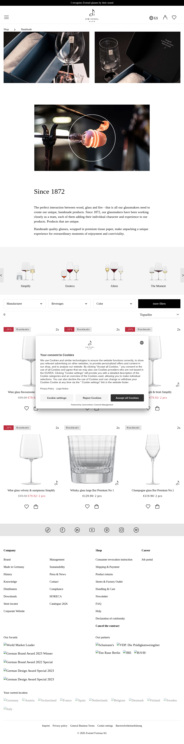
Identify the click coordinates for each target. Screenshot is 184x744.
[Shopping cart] (180, 18)
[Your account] (165, 18)
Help (98, 611)
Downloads (10, 596)
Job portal (147, 559)
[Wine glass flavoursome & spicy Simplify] (31, 361)
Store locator (11, 603)
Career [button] (146, 550)
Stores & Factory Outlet (109, 581)
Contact (54, 581)
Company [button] (10, 550)
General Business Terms (82, 725)
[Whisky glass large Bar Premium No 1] (92, 459)
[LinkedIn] (77, 529)
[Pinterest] (107, 529)
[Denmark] (136, 700)
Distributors (10, 589)
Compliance (56, 589)
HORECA (56, 596)
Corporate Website (14, 611)
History (8, 574)
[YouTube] (92, 529)
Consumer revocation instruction (114, 559)
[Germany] (11, 700)
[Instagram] (121, 529)
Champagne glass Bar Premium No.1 (153, 490)
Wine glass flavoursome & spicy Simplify (31, 392)
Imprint (46, 725)
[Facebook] (62, 529)
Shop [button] (99, 550)
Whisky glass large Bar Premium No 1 (92, 490)
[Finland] (153, 700)
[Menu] (6, 18)
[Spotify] (136, 529)
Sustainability (57, 566)
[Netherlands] (98, 700)
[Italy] (8, 708)
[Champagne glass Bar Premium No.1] (153, 459)
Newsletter (102, 596)
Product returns (104, 574)
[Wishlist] (174, 18)
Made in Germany (14, 566)
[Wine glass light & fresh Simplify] (153, 361)
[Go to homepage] (92, 15)
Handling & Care (105, 589)
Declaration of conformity (110, 618)
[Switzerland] (47, 700)
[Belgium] (118, 700)
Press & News (58, 574)
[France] (66, 700)
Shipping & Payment (107, 566)
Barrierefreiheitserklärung (129, 725)
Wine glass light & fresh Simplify (153, 392)
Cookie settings (105, 725)
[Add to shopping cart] (35, 409)
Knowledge (10, 581)
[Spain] (80, 700)
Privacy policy (60, 725)
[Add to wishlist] (26, 409)
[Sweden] (170, 700)
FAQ (98, 603)
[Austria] (28, 700)
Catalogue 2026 (59, 603)
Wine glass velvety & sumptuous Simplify (31, 490)
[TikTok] (48, 529)
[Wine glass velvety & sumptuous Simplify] (31, 459)
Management (57, 559)
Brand (7, 559)
